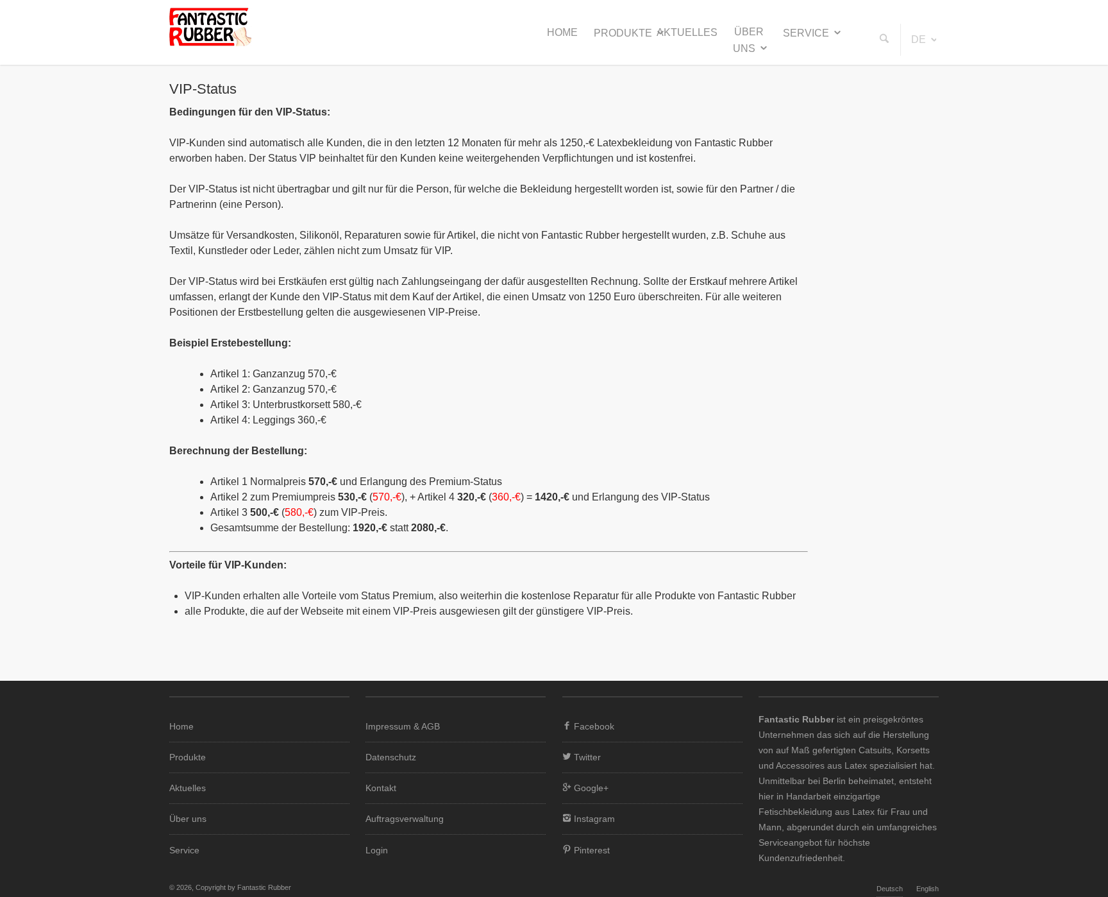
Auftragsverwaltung (404, 819)
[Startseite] (210, 42)
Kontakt (380, 788)
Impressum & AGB (402, 726)
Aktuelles (687, 32)
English (927, 889)
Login (376, 850)
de (918, 39)
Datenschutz (390, 757)
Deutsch (890, 889)
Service (806, 33)
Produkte (623, 33)
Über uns (748, 40)
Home (562, 32)
